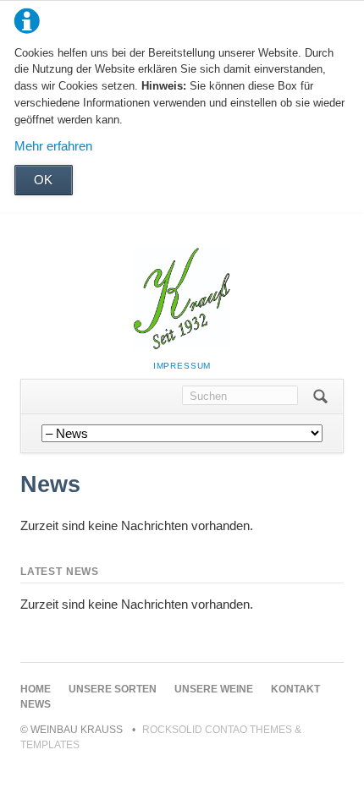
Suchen (320, 396)
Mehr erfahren (53, 146)
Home (35, 689)
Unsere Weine (213, 689)
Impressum (182, 365)
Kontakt (295, 689)
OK (43, 179)
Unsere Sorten (113, 689)
